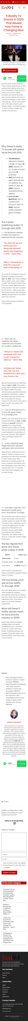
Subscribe (16, 2)
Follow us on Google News (14, 821)
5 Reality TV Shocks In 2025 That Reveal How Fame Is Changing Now (14, 23)
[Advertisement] (14, 128)
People (6, 801)
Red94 (4, 985)
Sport (3, 977)
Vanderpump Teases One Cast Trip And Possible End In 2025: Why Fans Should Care (8, 937)
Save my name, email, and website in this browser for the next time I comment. (14, 865)
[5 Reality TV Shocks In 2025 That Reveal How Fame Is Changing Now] (14, 61)
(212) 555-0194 (6, 1011)
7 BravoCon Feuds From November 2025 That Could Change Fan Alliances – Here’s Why (9, 923)
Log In (4, 994)
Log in (23, 2)
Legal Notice (5, 996)
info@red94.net (6, 1008)
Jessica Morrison (14, 35)
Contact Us (5, 989)
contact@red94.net (14, 1017)
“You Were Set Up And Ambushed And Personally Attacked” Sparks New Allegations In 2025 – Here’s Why (13, 248)
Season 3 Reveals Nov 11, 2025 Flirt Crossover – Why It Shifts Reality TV (14, 265)
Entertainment (6, 973)
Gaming (4, 975)
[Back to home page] (7, 7)
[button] (19, 7)
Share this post (11, 71)
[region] (14, 561)
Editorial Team (6, 987)
